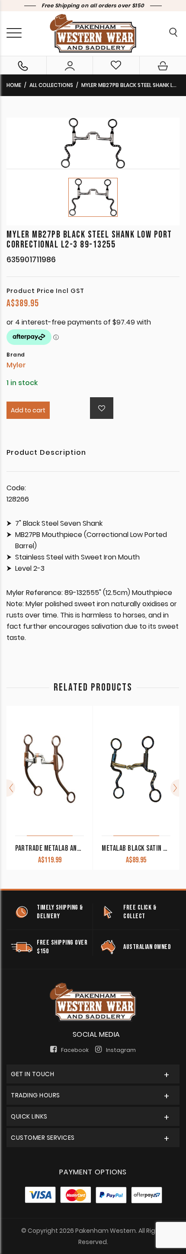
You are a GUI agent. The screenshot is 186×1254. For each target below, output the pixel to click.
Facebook (75, 1050)
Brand (15, 354)
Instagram (121, 1050)
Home (13, 85)
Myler (16, 365)
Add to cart (28, 410)
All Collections (51, 85)
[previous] (10, 788)
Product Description (46, 453)
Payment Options (93, 1172)
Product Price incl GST (45, 291)
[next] (174, 788)
